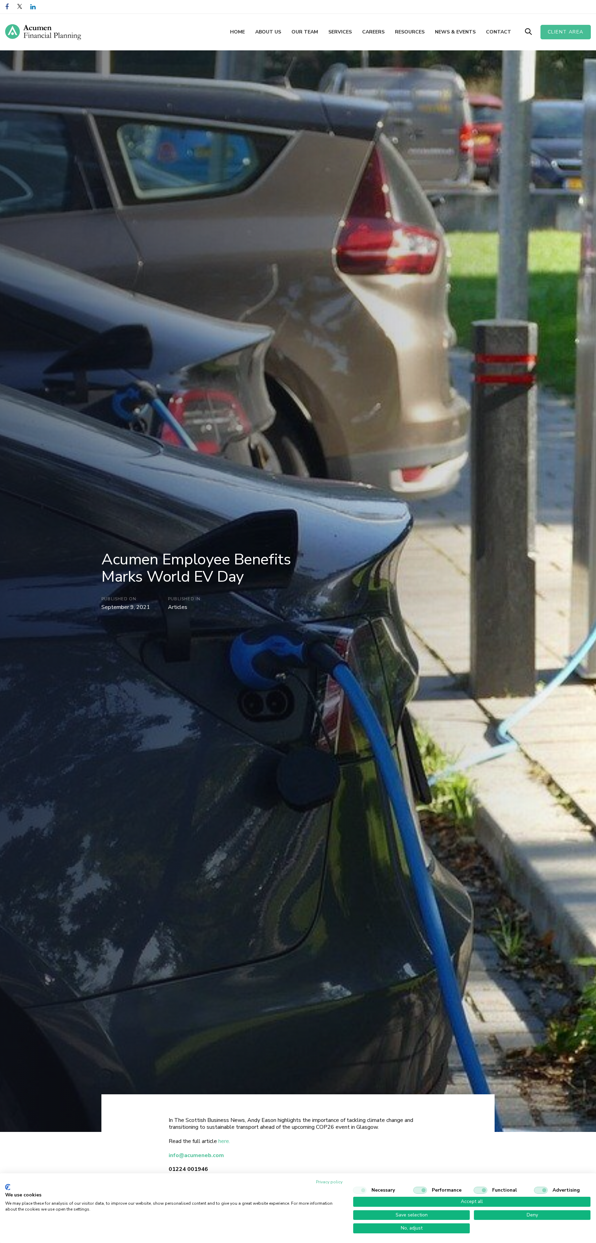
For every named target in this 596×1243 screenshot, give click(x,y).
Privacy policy (329, 1182)
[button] (528, 32)
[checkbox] (360, 1190)
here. (224, 1141)
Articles (177, 607)
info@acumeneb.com (196, 1155)
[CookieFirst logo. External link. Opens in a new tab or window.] (7, 1187)
